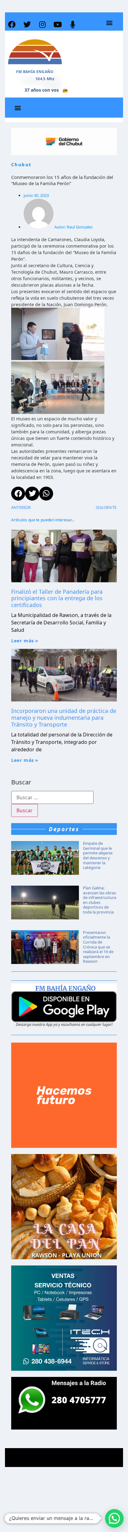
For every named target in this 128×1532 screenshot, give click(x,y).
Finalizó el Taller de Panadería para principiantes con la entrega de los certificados (57, 598)
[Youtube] (57, 24)
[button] (109, 23)
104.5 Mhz (45, 78)
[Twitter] (27, 24)
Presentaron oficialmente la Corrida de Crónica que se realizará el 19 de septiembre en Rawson (98, 947)
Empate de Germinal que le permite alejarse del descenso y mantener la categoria (97, 855)
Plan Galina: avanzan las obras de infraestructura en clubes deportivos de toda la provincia (99, 900)
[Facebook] (12, 24)
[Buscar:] (52, 797)
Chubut (21, 164)
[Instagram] (42, 24)
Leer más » (24, 640)
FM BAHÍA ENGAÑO (35, 71)
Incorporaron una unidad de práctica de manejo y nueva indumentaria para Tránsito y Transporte (63, 717)
